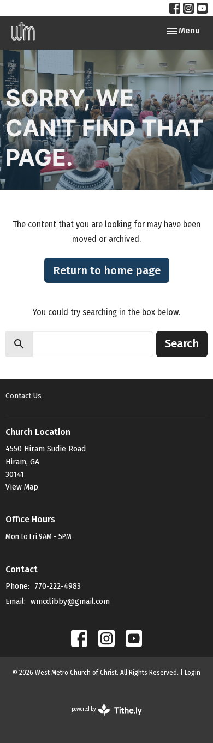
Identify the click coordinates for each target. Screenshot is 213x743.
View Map (21, 487)
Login (192, 672)
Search (182, 343)
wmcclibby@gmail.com (70, 601)
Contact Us (23, 396)
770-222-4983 (57, 586)
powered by (100, 719)
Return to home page (107, 270)
